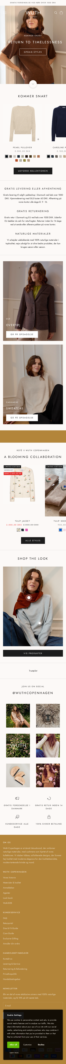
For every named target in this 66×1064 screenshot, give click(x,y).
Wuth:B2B (7, 903)
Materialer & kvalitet (12, 882)
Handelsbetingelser (11, 979)
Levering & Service (11, 963)
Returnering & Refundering (15, 968)
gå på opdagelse (22, 417)
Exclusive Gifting (10, 938)
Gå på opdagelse (22, 334)
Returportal (8, 923)
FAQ (5, 918)
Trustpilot (33, 670)
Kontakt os (7, 958)
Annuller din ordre (11, 943)
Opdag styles (33, 52)
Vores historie (9, 877)
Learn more (14, 1052)
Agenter (6, 892)
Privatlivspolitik (10, 973)
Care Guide (8, 933)
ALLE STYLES (33, 540)
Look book (8, 897)
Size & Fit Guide (10, 928)
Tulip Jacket (22, 521)
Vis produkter (33, 653)
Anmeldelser (8, 887)
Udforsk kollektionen (33, 170)
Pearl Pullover (22, 147)
